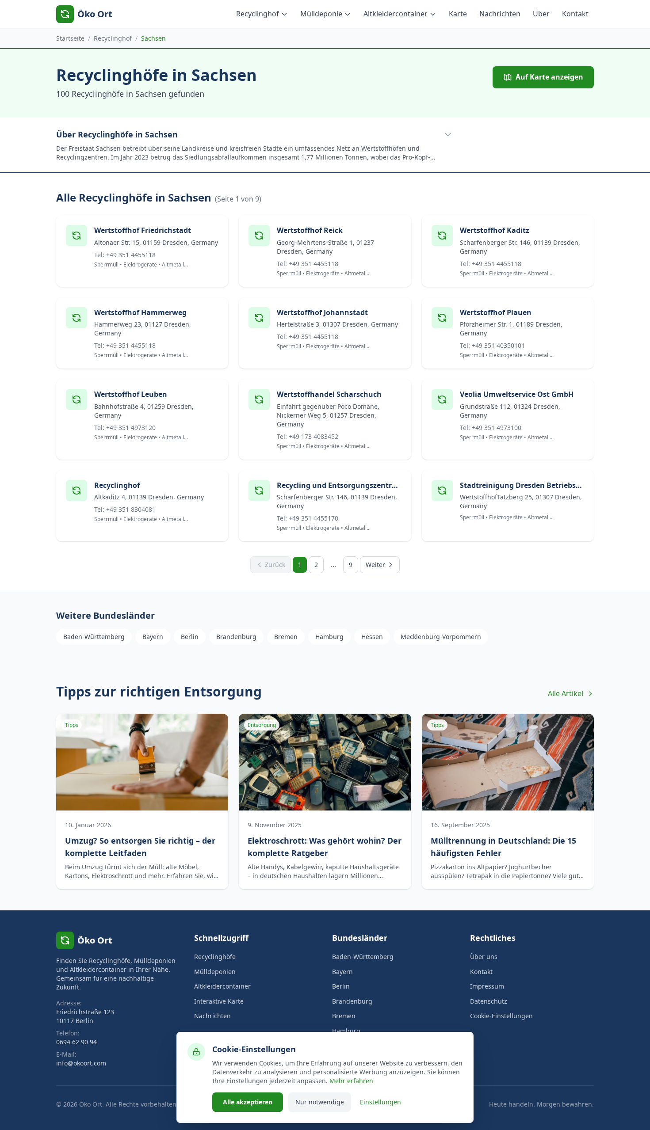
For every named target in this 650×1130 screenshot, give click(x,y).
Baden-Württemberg (94, 636)
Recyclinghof (257, 14)
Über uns (483, 956)
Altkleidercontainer (395, 14)
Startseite (70, 38)
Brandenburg (236, 636)
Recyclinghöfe (215, 956)
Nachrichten (499, 14)
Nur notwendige (319, 1102)
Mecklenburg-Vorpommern (441, 636)
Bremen (286, 636)
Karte (458, 14)
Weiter (375, 564)
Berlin (190, 636)
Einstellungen (380, 1102)
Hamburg (329, 636)
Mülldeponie (321, 14)
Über (541, 14)
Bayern (152, 636)
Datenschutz (488, 1001)
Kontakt (575, 14)
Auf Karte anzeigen (549, 77)
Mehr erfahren (351, 1081)
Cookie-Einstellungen (501, 1016)
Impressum (487, 986)
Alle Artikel (565, 693)
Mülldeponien (215, 971)
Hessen (372, 636)
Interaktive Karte (219, 1001)
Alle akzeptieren (247, 1102)
